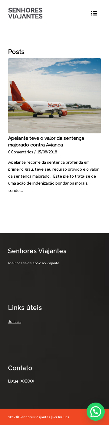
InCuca (63, 417)
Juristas (14, 322)
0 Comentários (20, 152)
